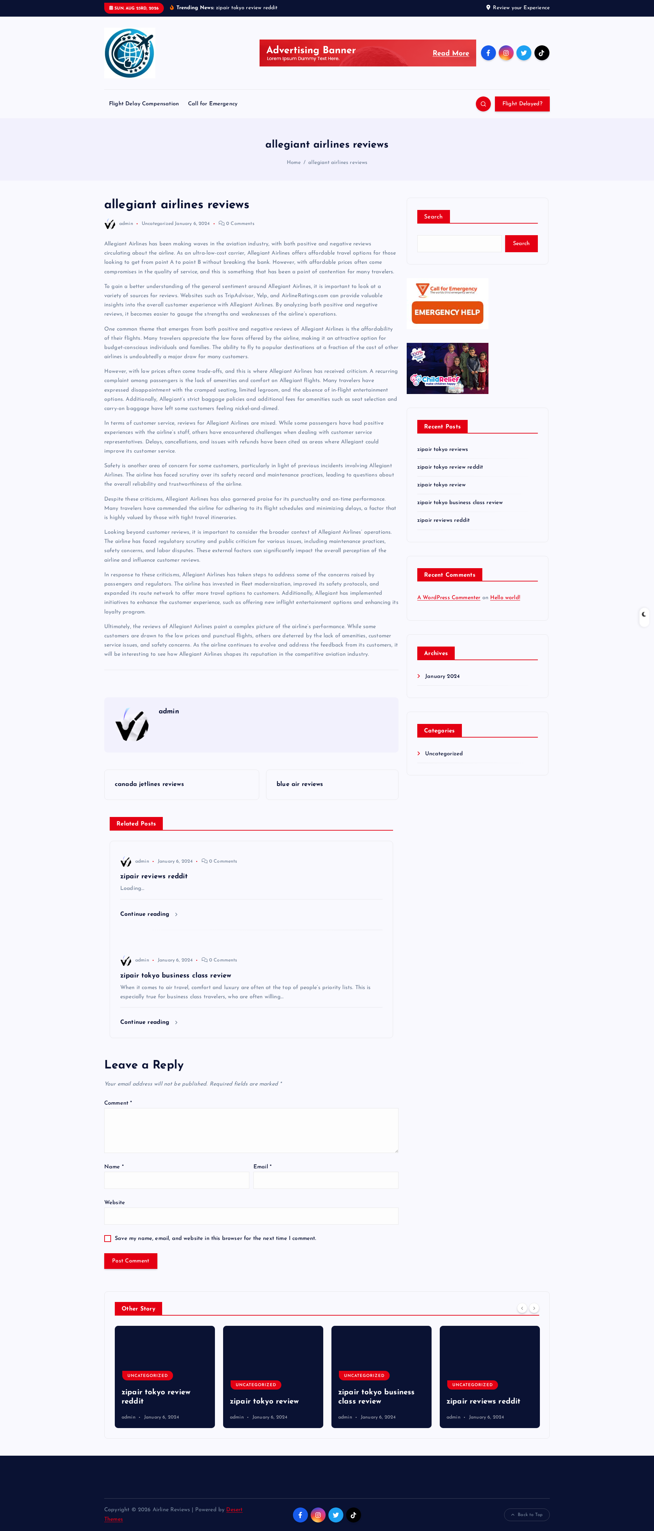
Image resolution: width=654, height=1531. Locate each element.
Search (433, 217)
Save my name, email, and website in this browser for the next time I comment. (215, 1238)
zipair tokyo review (441, 485)
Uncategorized (157, 223)
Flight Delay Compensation (144, 104)
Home (294, 162)
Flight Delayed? (522, 104)
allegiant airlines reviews (337, 162)
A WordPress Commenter (448, 598)
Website (114, 1203)
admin (126, 223)
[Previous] (522, 1308)
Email (262, 1167)
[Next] (534, 1308)
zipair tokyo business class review (460, 502)
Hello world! (505, 598)
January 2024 (442, 676)
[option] (165, 1377)
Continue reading (146, 914)
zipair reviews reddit (443, 520)
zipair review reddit (482, 1402)
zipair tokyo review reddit (450, 467)
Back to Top (530, 1515)
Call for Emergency (212, 104)
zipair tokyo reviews (442, 449)
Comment (118, 1103)
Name (114, 1167)
